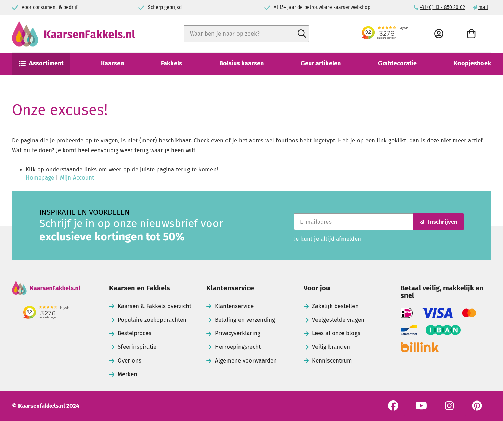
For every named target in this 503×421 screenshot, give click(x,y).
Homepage (40, 177)
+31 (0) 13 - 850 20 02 (442, 7)
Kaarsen (112, 63)
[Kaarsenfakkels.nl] (73, 33)
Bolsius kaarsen (241, 63)
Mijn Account (77, 177)
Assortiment (46, 63)
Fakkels (171, 63)
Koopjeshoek (472, 63)
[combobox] (246, 33)
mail (483, 7)
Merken (127, 374)
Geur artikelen (321, 63)
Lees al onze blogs (336, 333)
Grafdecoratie (397, 63)
